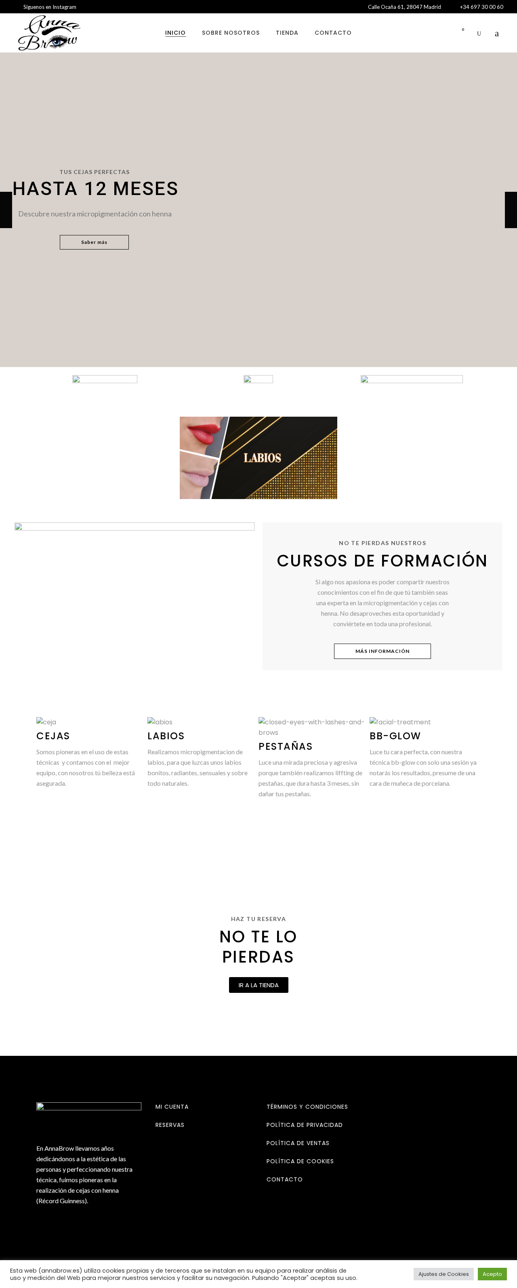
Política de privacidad (305, 1125)
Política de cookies (300, 1161)
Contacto (285, 1179)
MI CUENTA (172, 1107)
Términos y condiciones (307, 1107)
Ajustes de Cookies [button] (443, 1274)
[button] (258, 985)
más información (382, 651)
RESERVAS (170, 1125)
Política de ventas (298, 1143)
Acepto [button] (492, 1274)
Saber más (94, 242)
